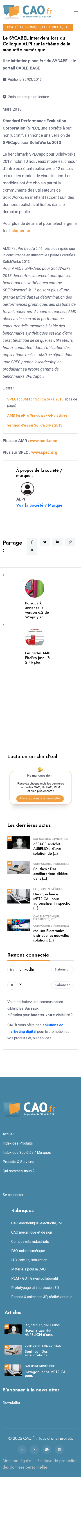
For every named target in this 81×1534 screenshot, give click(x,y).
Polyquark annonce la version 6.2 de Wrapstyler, (37, 610)
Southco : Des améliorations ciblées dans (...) (50, 873)
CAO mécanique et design (31, 1232)
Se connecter (13, 1195)
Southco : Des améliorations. (36, 1353)
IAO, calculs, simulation (50, 839)
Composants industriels (51, 864)
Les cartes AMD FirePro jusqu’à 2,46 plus (37, 658)
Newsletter (11, 1402)
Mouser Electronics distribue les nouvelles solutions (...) (51, 935)
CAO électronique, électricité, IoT (46, 918)
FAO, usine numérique (48, 889)
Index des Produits (18, 1143)
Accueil (8, 1134)
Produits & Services (18, 1162)
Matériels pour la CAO (28, 1269)
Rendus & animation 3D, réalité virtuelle (41, 1297)
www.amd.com (43, 440)
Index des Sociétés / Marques (27, 1152)
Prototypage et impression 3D (35, 1288)
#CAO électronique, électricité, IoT (38, 27)
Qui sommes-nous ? (18, 1171)
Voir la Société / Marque (39, 505)
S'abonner (62, 969)
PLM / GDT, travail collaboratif (34, 1278)
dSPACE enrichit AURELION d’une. (39, 1332)
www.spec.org (44, 452)
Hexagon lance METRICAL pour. (46, 1373)
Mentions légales (17, 1461)
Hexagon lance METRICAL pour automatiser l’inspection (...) (52, 901)
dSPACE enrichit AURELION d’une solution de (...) (47, 848)
